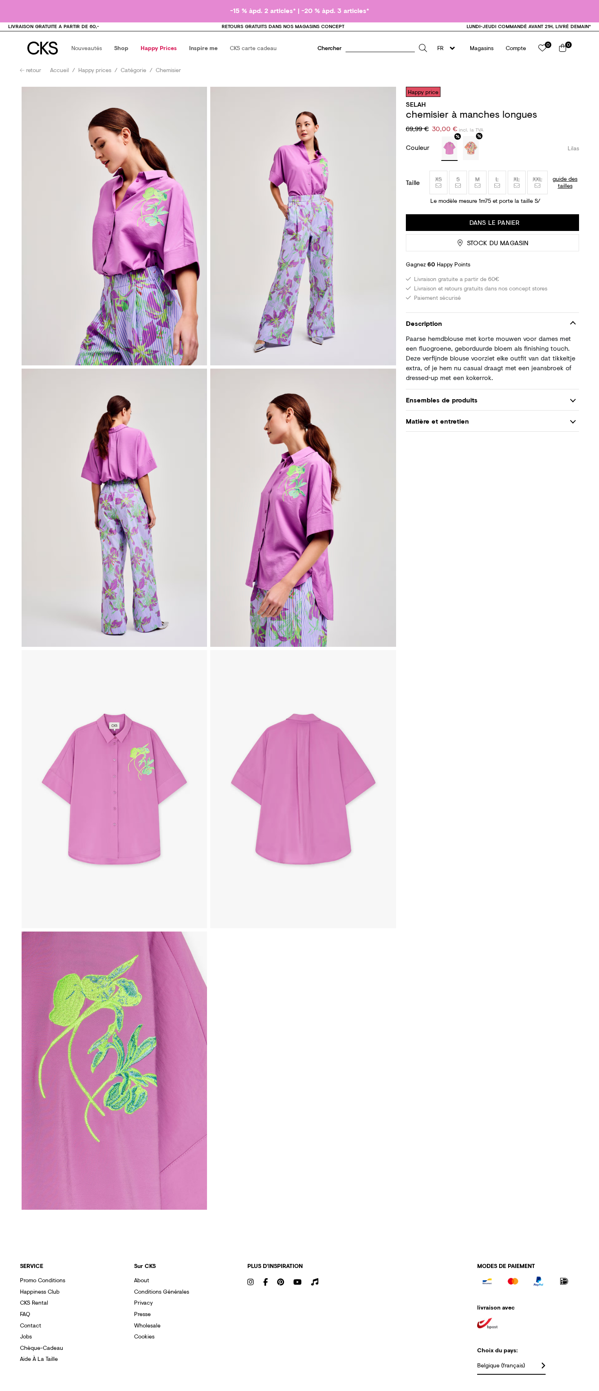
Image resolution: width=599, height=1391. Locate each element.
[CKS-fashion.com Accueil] (42, 48)
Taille (413, 182)
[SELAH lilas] (449, 148)
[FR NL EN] (448, 48)
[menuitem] (86, 48)
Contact (30, 1325)
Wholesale (147, 1325)
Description (424, 323)
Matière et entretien (437, 421)
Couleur (419, 147)
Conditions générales (161, 1291)
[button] (86, 48)
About (141, 1280)
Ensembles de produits (442, 399)
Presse (142, 1314)
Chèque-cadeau (41, 1347)
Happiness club (39, 1291)
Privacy (143, 1302)
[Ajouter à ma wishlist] (567, 92)
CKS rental (34, 1302)
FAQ (25, 1314)
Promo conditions (42, 1280)
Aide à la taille (39, 1358)
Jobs (26, 1336)
